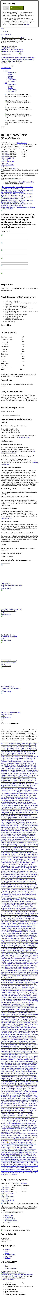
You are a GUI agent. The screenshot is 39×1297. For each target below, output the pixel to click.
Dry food (7, 1258)
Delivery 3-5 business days (26, 182)
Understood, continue (16, 8)
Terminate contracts (10, 1268)
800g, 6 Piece (5, 156)
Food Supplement (10, 1254)
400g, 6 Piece (5, 154)
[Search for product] (21, 54)
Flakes (10, 74)
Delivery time (9, 1215)
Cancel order (9, 1279)
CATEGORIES (6, 68)
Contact (3, 1279)
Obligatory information (11, 1220)
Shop (6, 31)
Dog (6, 71)
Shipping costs (9, 1217)
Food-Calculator (24, 437)
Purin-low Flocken (6, 518)
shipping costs (14, 168)
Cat (6, 83)
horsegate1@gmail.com (8, 48)
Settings (6, 8)
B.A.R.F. (11, 76)
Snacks (10, 78)
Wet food (7, 1249)
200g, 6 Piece (5, 152)
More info (26, 24)
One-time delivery (8, 170)
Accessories (11, 81)
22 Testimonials (22, 1183)
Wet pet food (12, 73)
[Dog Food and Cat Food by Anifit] (12, 50)
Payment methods (10, 1219)
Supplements (12, 79)
